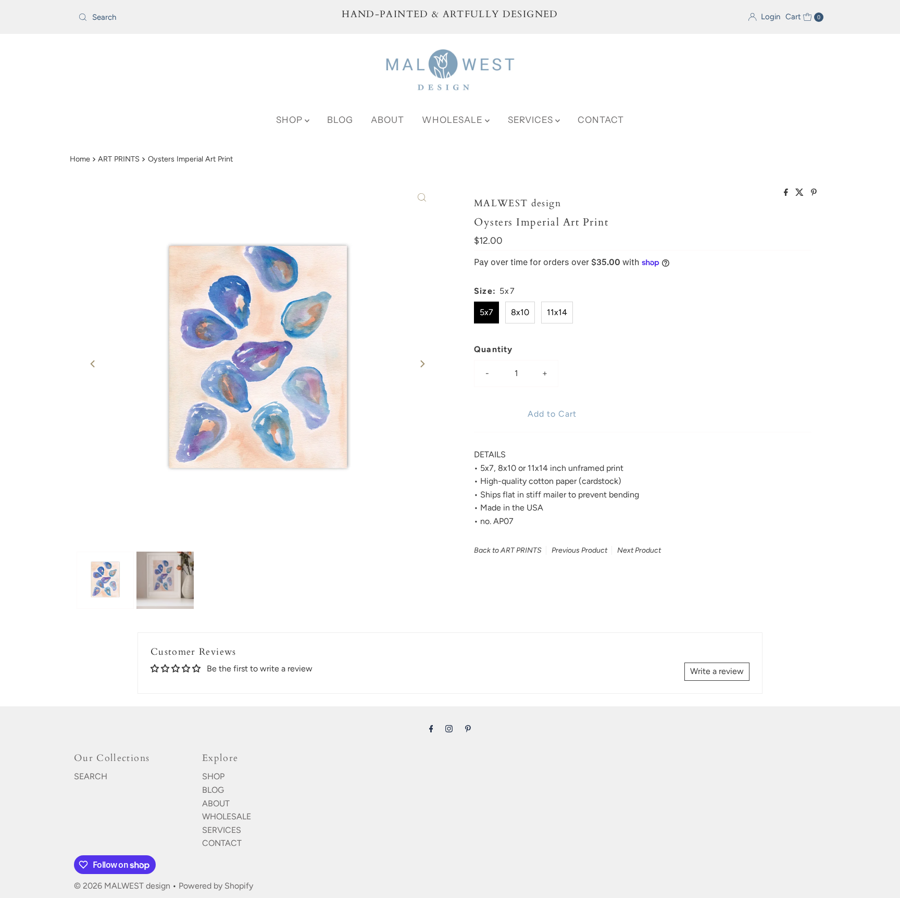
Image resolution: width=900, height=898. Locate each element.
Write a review (717, 671)
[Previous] (93, 363)
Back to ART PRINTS (508, 550)
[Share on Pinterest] (814, 193)
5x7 (486, 312)
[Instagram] (449, 728)
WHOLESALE (453, 120)
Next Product (639, 550)
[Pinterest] (468, 728)
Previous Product (579, 550)
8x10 (520, 312)
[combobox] (196, 17)
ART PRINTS (119, 159)
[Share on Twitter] (800, 193)
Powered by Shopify (216, 886)
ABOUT (387, 120)
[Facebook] (431, 728)
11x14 (557, 312)
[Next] (421, 363)
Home (80, 159)
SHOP (290, 120)
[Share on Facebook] (787, 193)
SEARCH (90, 776)
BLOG (340, 120)
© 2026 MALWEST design (122, 886)
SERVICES (531, 120)
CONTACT (601, 120)
